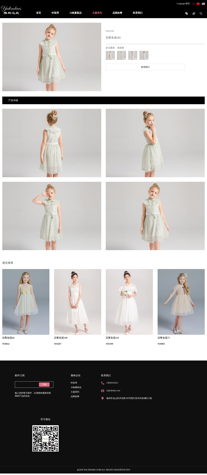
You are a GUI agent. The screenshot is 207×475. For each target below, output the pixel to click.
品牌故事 (117, 12)
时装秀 (55, 12)
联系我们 (138, 12)
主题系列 (97, 12)
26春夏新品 (76, 12)
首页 (38, 12)
